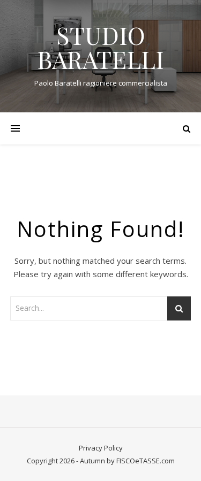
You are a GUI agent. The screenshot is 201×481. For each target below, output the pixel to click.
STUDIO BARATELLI (100, 47)
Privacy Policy (101, 448)
